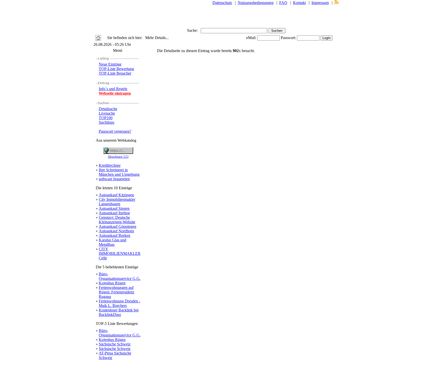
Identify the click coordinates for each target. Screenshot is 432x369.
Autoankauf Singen (114, 208)
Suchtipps (106, 122)
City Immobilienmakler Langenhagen (117, 201)
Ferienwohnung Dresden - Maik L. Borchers (119, 303)
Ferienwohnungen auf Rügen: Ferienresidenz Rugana (116, 292)
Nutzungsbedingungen (256, 3)
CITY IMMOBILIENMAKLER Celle (119, 253)
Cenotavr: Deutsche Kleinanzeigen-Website (117, 219)
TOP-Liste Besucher (115, 73)
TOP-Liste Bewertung (116, 69)
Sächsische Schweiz (114, 344)
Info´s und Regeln (113, 89)
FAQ (283, 3)
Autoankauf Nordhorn (116, 231)
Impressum (320, 3)
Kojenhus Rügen (112, 283)
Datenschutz (222, 3)
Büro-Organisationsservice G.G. (119, 276)
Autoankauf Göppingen (117, 226)
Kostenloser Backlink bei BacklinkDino (118, 312)
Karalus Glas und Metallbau (112, 242)
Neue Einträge (110, 64)
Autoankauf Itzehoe (114, 213)
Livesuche (107, 113)
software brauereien (114, 179)
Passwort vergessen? (115, 131)
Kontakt (299, 3)
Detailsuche (108, 109)
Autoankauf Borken (114, 235)
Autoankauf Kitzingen (116, 195)
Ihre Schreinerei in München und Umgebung (119, 172)
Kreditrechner (109, 165)
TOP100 (105, 118)
